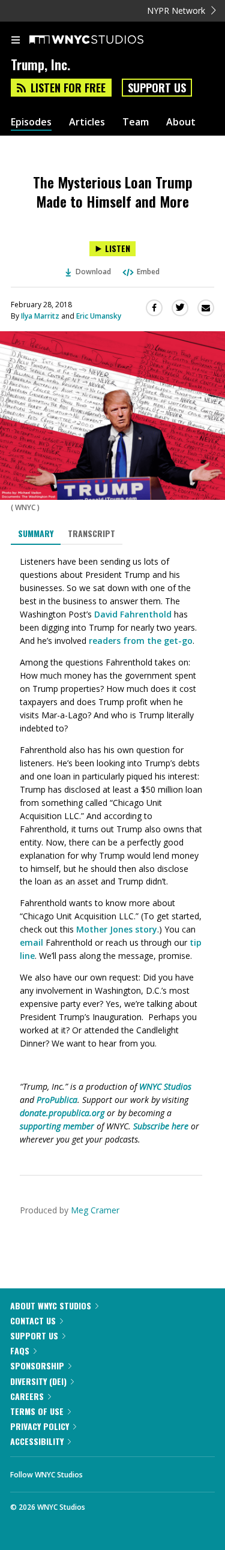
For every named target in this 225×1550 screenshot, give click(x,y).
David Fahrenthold (133, 614)
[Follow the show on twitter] (136, 1471)
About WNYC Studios (50, 1305)
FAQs (19, 1350)
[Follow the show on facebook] (103, 1471)
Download (93, 271)
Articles (87, 122)
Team (135, 122)
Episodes (31, 122)
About (181, 122)
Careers (27, 1396)
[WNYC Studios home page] (101, 40)
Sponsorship (37, 1365)
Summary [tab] (35, 533)
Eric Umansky (98, 316)
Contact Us (33, 1320)
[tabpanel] (112, 850)
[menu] (15, 40)
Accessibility (37, 1441)
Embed (148, 271)
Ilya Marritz (40, 316)
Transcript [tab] (91, 533)
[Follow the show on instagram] (169, 1471)
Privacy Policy (39, 1426)
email (31, 942)
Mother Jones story (116, 929)
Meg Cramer (95, 1210)
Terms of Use (37, 1411)
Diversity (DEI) (38, 1381)
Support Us (157, 87)
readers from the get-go (141, 640)
